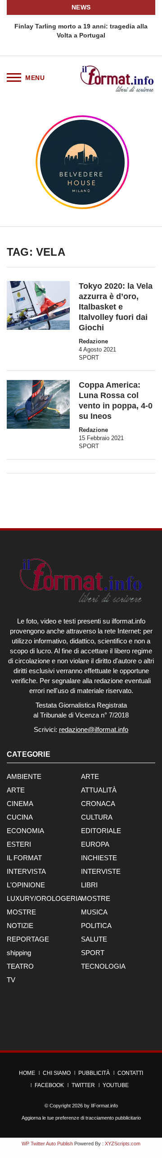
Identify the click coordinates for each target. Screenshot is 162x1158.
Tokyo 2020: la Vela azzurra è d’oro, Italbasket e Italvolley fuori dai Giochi (116, 306)
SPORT (89, 357)
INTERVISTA (26, 871)
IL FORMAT (24, 858)
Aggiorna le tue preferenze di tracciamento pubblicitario (81, 1117)
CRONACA (98, 803)
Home (27, 1073)
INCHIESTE (99, 858)
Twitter (83, 1085)
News (81, 7)
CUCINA (20, 817)
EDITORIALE (101, 831)
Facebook (49, 1085)
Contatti (130, 1073)
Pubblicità (94, 1073)
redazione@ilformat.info (93, 729)
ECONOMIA (25, 831)
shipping (19, 952)
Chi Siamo (57, 1073)
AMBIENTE (24, 776)
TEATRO (20, 966)
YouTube (116, 1085)
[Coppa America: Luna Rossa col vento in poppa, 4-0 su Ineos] (38, 404)
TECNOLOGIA (103, 966)
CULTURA (96, 817)
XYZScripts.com (122, 1143)
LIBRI (89, 885)
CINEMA (20, 803)
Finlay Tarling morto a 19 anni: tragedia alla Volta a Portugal (81, 31)
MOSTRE (95, 898)
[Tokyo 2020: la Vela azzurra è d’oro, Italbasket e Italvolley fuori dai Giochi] (38, 305)
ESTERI (19, 844)
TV (11, 980)
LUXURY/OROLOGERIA (44, 898)
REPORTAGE (28, 939)
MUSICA (94, 912)
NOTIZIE (20, 925)
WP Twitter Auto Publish (47, 1143)
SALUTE (94, 939)
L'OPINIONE (26, 885)
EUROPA (95, 844)
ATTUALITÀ (99, 790)
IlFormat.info (104, 1105)
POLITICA (96, 925)
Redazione (93, 341)
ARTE (90, 776)
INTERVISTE (101, 871)
